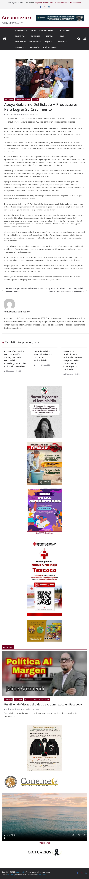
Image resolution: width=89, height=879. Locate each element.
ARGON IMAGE (44, 843)
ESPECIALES (35, 36)
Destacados (9, 99)
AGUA (33, 30)
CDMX (62, 36)
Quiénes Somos (50, 47)
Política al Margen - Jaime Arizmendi (37, 699)
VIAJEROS (48, 41)
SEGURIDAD (33, 41)
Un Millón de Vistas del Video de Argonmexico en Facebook (43, 704)
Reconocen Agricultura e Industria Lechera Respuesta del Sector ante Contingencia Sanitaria (72, 360)
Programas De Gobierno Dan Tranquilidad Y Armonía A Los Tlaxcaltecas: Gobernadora (65, 290)
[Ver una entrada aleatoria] (84, 39)
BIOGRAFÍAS (35, 47)
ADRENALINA (20, 30)
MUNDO (61, 41)
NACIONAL (19, 41)
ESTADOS (49, 36)
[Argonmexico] (4, 39)
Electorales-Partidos (23, 99)
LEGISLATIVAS (64, 30)
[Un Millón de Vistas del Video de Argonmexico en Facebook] (44, 673)
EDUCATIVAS (20, 36)
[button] (26, 30)
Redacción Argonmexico (30, 114)
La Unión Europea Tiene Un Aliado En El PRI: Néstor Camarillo (24, 290)
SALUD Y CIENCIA (46, 30)
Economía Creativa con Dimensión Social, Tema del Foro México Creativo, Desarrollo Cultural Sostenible (15, 359)
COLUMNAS (19, 47)
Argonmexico (16, 17)
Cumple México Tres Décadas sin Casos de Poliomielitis (43, 356)
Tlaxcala (35, 99)
